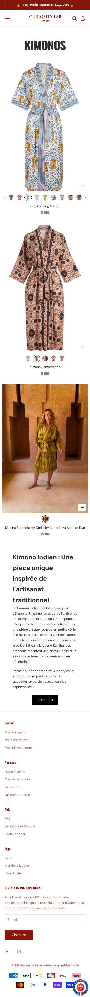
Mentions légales (17, 865)
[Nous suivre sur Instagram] (19, 951)
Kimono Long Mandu (45, 206)
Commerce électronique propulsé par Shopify (57, 965)
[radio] (11, 197)
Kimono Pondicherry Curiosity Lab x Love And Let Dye (45, 528)
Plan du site (13, 873)
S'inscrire (18, 935)
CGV (8, 858)
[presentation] (85, 197)
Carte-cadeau (15, 834)
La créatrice (13, 787)
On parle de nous (17, 795)
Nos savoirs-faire (17, 779)
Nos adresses (15, 732)
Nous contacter (16, 740)
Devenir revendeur (18, 747)
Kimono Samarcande (45, 367)
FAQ (7, 818)
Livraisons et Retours (20, 826)
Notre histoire (15, 771)
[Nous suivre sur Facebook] (7, 951)
